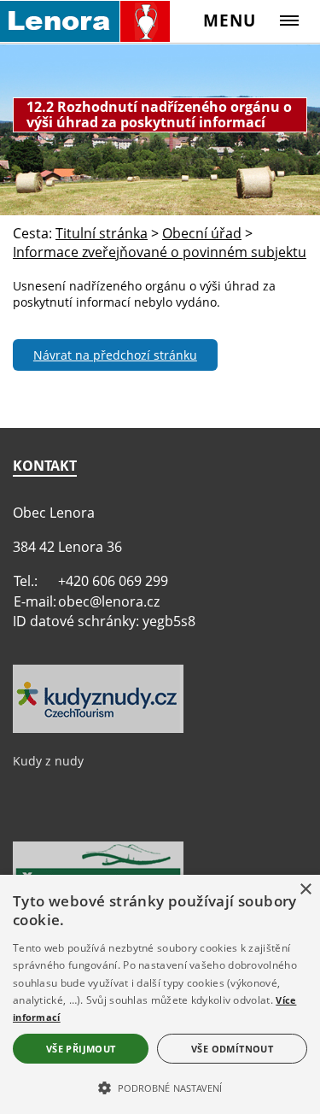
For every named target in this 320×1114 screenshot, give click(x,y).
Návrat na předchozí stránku (115, 355)
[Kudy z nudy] (98, 728)
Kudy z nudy (48, 761)
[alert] (160, 994)
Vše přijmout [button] (81, 1048)
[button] (160, 1086)
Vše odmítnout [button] (232, 1048)
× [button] (305, 889)
